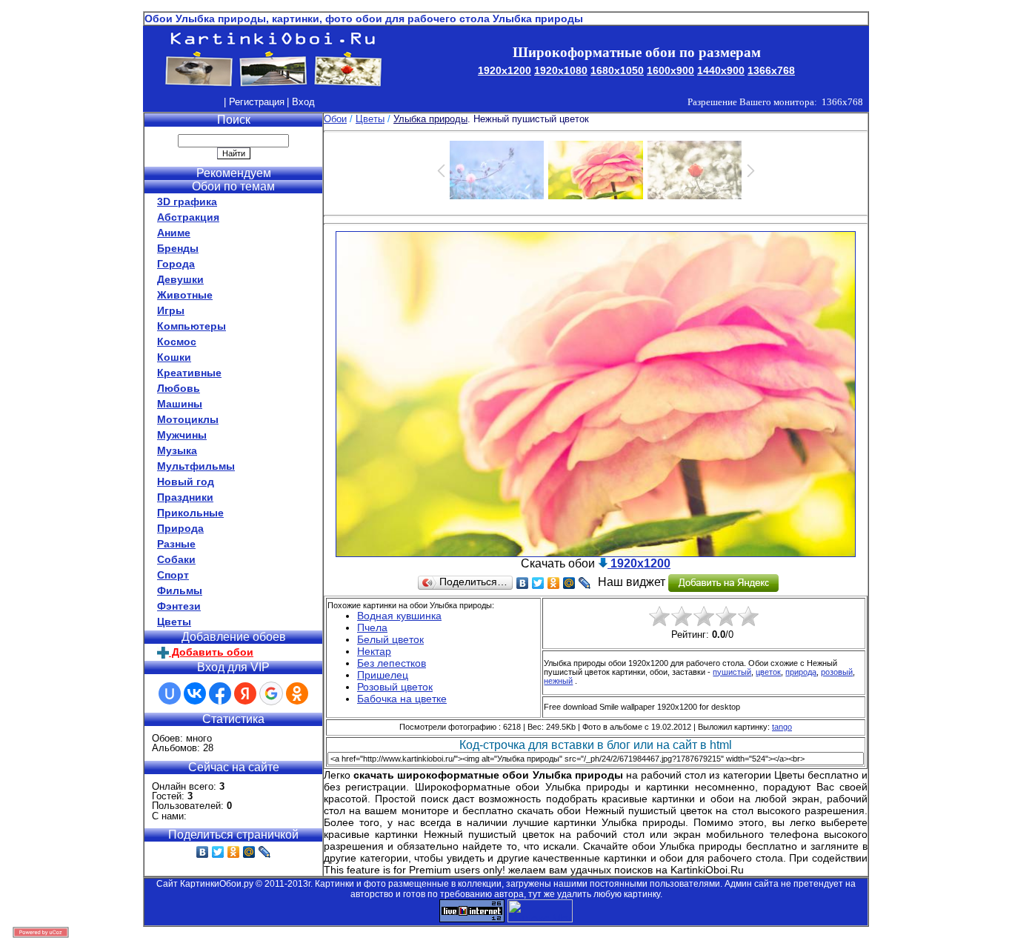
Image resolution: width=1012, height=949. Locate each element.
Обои (335, 118)
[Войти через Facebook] (220, 693)
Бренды (178, 248)
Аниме (173, 233)
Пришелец (382, 675)
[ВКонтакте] (202, 852)
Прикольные (190, 513)
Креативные (189, 373)
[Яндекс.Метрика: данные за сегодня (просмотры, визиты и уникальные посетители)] (540, 910)
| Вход (301, 101)
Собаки (176, 559)
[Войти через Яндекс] (245, 693)
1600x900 (670, 70)
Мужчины (182, 435)
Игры (170, 310)
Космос (176, 341)
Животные (185, 295)
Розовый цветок (395, 687)
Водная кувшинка (399, 616)
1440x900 (721, 70)
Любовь (178, 388)
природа (800, 671)
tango (782, 726)
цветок (768, 671)
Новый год (185, 481)
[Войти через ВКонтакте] (195, 693)
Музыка (177, 450)
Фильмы (179, 590)
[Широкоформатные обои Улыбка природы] (596, 553)
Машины (179, 404)
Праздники (185, 497)
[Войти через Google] (271, 693)
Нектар (374, 651)
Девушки (180, 279)
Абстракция (188, 217)
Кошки (174, 357)
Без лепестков (391, 663)
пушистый (732, 671)
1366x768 (771, 70)
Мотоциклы (188, 419)
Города (176, 264)
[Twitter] (218, 852)
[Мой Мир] (249, 852)
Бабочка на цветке (402, 699)
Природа (180, 528)
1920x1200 (504, 70)
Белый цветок (390, 639)
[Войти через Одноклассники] (297, 693)
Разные (176, 544)
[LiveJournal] (265, 852)
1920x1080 (560, 70)
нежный (558, 680)
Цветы (174, 621)
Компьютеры (191, 326)
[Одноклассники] (234, 852)
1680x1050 (617, 70)
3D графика (187, 201)
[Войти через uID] (170, 693)
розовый (837, 671)
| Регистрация (254, 101)
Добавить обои (211, 652)
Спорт (173, 575)
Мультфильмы (196, 466)
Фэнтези (179, 606)
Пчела (372, 627)
